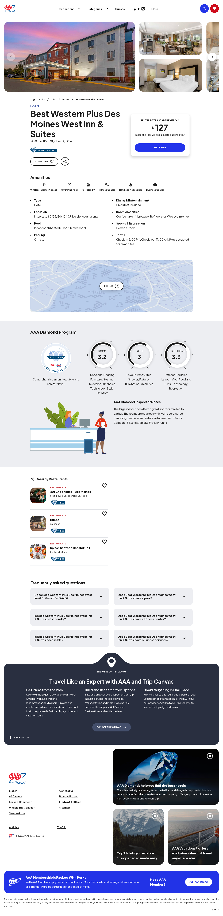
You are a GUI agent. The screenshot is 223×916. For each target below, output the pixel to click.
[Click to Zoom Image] (69, 57)
